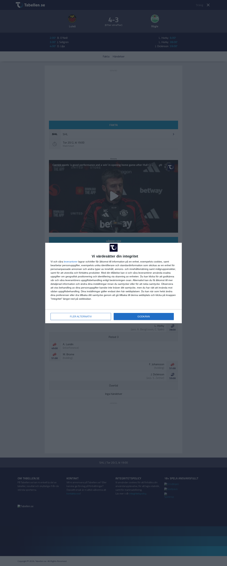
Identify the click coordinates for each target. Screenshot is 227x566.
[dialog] (113, 283)
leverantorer (70, 261)
